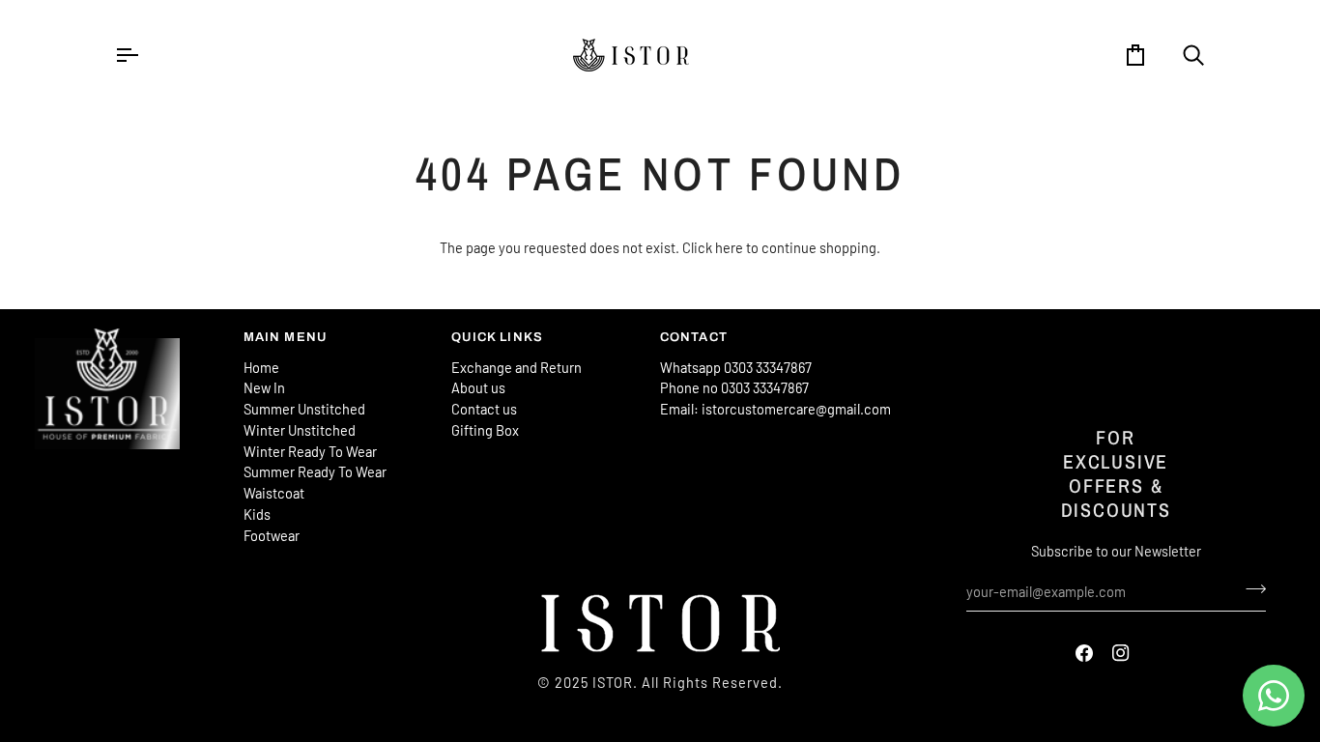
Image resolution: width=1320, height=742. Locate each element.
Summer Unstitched (304, 408)
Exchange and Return (516, 367)
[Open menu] (144, 55)
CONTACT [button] (694, 337)
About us (478, 387)
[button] (129, 333)
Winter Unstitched (300, 430)
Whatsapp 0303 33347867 (736, 367)
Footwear (272, 535)
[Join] (1250, 589)
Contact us (484, 408)
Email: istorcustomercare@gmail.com (775, 408)
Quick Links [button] (497, 337)
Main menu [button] (286, 337)
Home (261, 367)
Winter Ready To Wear (310, 451)
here (729, 247)
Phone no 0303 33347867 (734, 387)
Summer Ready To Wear (315, 471)
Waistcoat (274, 492)
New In (264, 387)
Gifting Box (485, 430)
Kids (257, 514)
